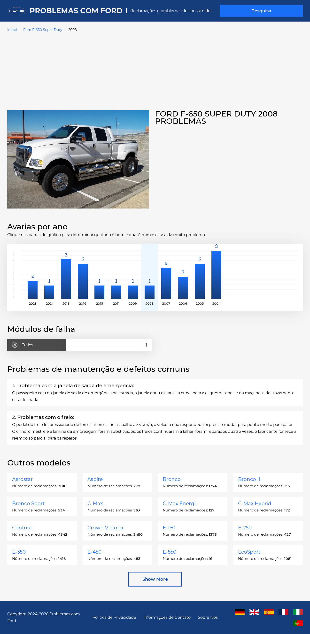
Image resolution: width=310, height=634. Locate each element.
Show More (155, 579)
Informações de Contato (167, 617)
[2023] (33, 275)
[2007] (166, 275)
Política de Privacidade (114, 617)
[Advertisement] (155, 70)
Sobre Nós (208, 617)
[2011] (116, 275)
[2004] (216, 275)
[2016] (83, 275)
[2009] (133, 275)
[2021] (49, 275)
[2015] (99, 275)
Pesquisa (261, 11)
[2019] (66, 275)
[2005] (200, 275)
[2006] (183, 275)
